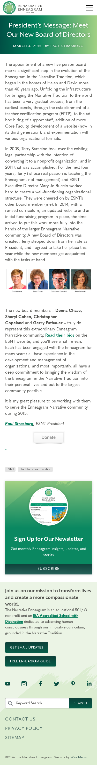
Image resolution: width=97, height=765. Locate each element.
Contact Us (20, 719)
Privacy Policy (23, 728)
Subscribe (49, 569)
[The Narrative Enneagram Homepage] (22, 7)
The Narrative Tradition (35, 469)
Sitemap (14, 738)
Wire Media (79, 757)
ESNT (10, 469)
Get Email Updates (26, 647)
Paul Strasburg (19, 424)
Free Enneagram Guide (30, 661)
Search (80, 703)
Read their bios (59, 335)
